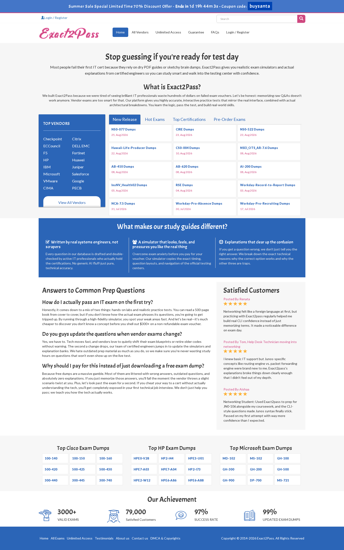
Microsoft (51, 174)
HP (46, 160)
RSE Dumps (184, 185)
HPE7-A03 (141, 469)
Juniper (78, 167)
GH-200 (256, 469)
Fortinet (78, 153)
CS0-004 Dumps (188, 148)
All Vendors (140, 32)
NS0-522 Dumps (252, 129)
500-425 (78, 469)
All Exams (58, 538)
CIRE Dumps (185, 129)
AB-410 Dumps (122, 166)
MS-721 (283, 480)
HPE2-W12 (142, 480)
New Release (125, 119)
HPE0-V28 (141, 458)
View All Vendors (72, 202)
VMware (50, 181)
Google (78, 181)
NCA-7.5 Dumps (123, 203)
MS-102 (256, 458)
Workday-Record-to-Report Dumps (267, 185)
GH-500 (283, 469)
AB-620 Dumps (187, 166)
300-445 (78, 480)
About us (122, 538)
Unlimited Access (168, 32)
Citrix (76, 139)
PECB (77, 188)
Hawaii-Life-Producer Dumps (133, 148)
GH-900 (228, 480)
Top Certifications (189, 119)
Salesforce (80, 174)
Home (120, 32)
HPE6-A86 (168, 480)
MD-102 (229, 458)
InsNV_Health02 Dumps (129, 185)
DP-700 (255, 480)
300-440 (51, 480)
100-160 (105, 458)
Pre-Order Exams (229, 119)
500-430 (105, 469)
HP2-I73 (194, 469)
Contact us (140, 538)
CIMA (48, 188)
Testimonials (104, 538)
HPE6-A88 (196, 480)
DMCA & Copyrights (165, 538)
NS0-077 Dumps (123, 129)
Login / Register (55, 18)
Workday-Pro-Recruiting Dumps (265, 203)
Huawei (78, 160)
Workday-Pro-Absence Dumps (199, 203)
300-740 (105, 480)
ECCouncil (51, 146)
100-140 (51, 458)
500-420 (51, 469)
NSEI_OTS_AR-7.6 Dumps (259, 148)
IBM (47, 167)
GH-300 (228, 469)
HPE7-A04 (168, 469)
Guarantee (196, 32)
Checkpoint (52, 139)
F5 (45, 153)
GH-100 (283, 458)
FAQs (215, 32)
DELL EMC (81, 146)
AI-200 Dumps (251, 166)
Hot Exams (155, 119)
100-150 (78, 458)
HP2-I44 (167, 458)
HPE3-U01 (196, 458)
